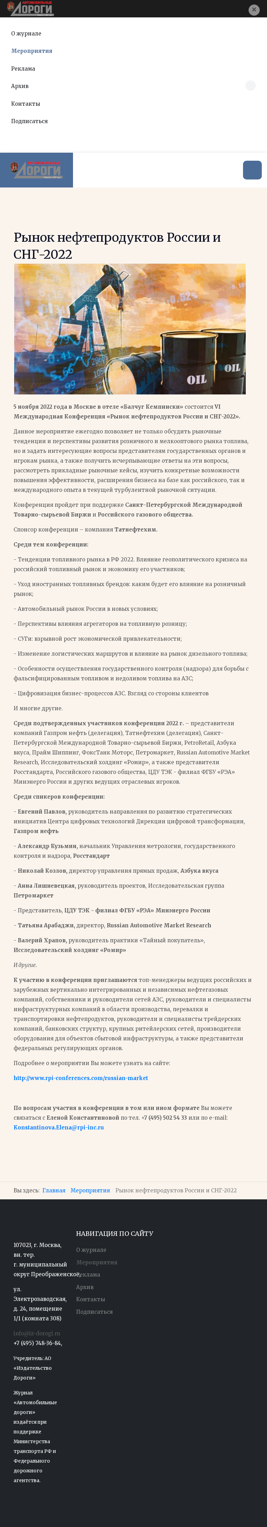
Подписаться (29, 121)
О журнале (26, 33)
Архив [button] (20, 86)
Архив (85, 1287)
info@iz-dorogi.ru (37, 1333)
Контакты (25, 104)
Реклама (23, 68)
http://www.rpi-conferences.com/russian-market (81, 1078)
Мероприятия (31, 51)
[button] (254, 10)
